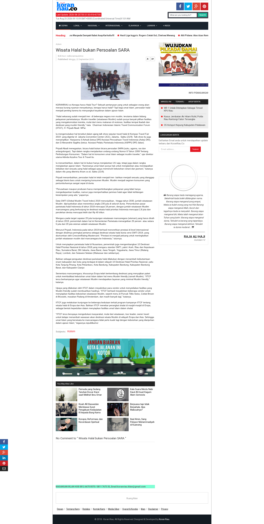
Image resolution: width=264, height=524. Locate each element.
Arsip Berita (194, 101)
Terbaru (180, 101)
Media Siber (113, 509)
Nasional (93, 25)
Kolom (58, 44)
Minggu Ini (166, 101)
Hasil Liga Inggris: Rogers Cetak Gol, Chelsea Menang (139, 35)
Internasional (113, 25)
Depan (64, 25)
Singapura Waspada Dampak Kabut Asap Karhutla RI (80, 35)
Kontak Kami (99, 509)
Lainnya (151, 25)
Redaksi (86, 509)
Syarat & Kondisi (130, 509)
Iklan (143, 509)
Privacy (164, 509)
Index (166, 25)
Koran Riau (164, 519)
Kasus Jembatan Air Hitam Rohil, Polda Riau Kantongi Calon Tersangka (183, 118)
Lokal (77, 25)
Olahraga (133, 25)
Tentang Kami (73, 509)
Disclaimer (153, 509)
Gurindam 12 (199, 240)
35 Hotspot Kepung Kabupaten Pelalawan (184, 125)
